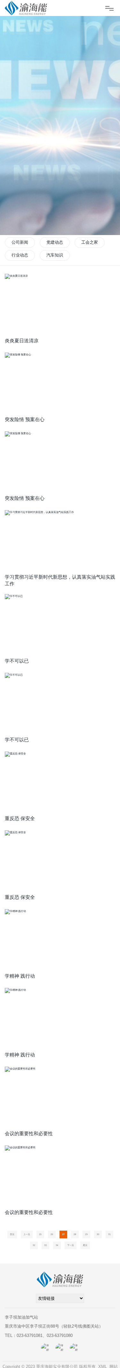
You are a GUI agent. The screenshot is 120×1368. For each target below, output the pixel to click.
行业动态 (20, 255)
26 (52, 1234)
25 (40, 1234)
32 (34, 1245)
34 (57, 1245)
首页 (12, 1234)
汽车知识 (54, 255)
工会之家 (89, 242)
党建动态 (54, 242)
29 (86, 1234)
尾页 (85, 1245)
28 (75, 1234)
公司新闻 (20, 242)
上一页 (26, 1234)
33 (45, 1245)
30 (98, 1234)
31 (109, 1234)
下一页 (70, 1245)
